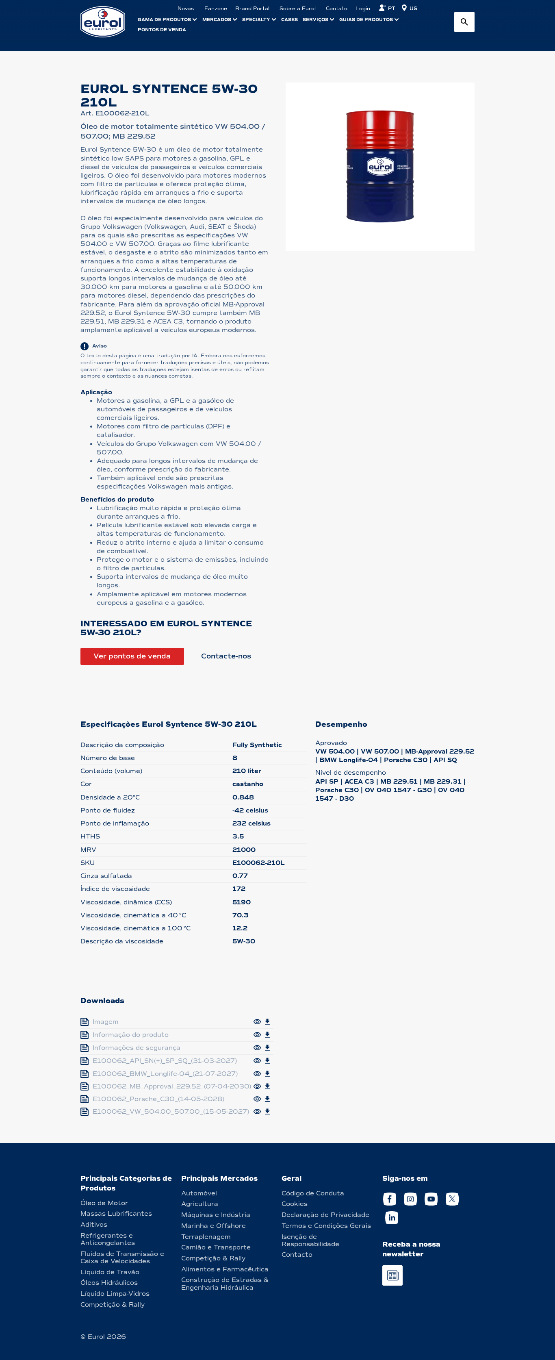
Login (363, 8)
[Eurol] (107, 21)
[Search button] (464, 22)
